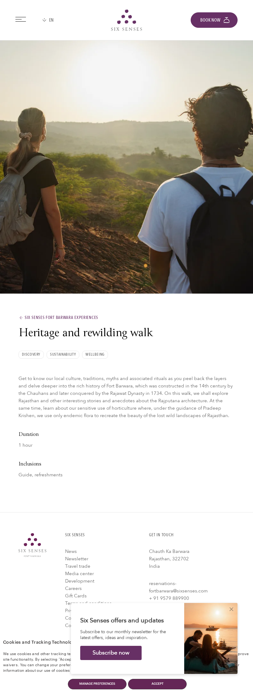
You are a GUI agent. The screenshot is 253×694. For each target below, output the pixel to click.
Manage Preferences (97, 683)
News (71, 551)
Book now (210, 20)
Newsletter (76, 559)
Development (79, 581)
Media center (79, 574)
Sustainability (63, 354)
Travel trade (77, 566)
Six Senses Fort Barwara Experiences (61, 317)
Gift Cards (76, 596)
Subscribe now (111, 653)
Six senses (126, 20)
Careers (73, 588)
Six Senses (32, 545)
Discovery (31, 354)
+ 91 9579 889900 (169, 598)
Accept (157, 683)
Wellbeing (95, 354)
